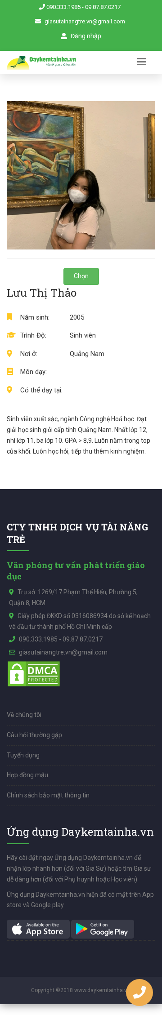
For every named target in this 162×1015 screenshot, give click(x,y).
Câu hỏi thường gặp (34, 735)
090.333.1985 (63, 7)
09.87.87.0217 (103, 7)
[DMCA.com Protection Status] (34, 673)
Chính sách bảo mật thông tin (48, 795)
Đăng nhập (85, 36)
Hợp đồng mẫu (27, 775)
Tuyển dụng (23, 755)
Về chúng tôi (24, 714)
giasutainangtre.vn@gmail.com (85, 21)
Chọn (81, 276)
